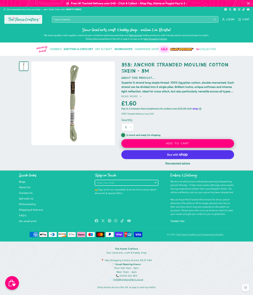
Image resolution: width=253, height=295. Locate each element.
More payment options (177, 163)
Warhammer (135, 35)
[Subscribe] (155, 183)
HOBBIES (56, 49)
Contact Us (26, 193)
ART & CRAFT (103, 49)
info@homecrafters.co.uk (128, 279)
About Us (24, 187)
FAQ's (22, 215)
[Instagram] (239, 9)
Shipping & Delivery (31, 209)
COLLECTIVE (206, 49)
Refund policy (27, 204)
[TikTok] (243, 9)
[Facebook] (225, 9)
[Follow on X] (230, 9)
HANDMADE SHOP (147, 49)
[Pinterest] (234, 9)
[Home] (23, 19)
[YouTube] (248, 9)
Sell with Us (26, 198)
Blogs (22, 181)
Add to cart (177, 143)
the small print (27, 221)
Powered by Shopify (212, 234)
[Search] (215, 19)
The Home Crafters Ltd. (188, 234)
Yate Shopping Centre (155, 38)
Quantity (127, 120)
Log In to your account (228, 19)
